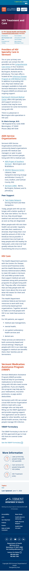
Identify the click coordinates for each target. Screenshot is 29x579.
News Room (18, 514)
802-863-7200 (14, 556)
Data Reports (5, 35)
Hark (18, 567)
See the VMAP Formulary (11, 442)
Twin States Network (13, 200)
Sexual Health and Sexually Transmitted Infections (14, 32)
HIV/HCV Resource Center (15, 170)
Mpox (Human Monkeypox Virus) (19, 42)
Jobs (3, 517)
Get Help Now (6, 520)
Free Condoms (18, 35)
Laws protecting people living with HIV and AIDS (18, 459)
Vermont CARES (11, 186)
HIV (3, 488)
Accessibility (5, 514)
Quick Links (18, 1)
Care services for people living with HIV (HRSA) (18, 467)
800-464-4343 (14, 554)
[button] (4, 9)
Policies (4, 522)
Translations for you (24, 9)
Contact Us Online (13, 552)
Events (25, 1)
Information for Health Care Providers (20, 38)
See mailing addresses (13, 549)
